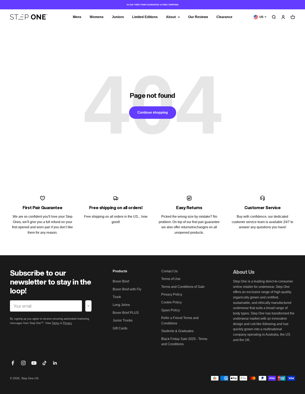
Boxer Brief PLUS (126, 312)
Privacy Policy (171, 294)
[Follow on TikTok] (44, 363)
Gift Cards (120, 328)
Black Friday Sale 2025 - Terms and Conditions (184, 341)
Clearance (224, 17)
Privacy (67, 323)
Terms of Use (171, 279)
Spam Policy (170, 310)
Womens (97, 17)
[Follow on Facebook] (13, 363)
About (171, 17)
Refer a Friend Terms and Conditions (180, 320)
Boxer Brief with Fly (127, 289)
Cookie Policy (171, 302)
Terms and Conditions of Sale (183, 286)
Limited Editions (145, 17)
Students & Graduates (177, 331)
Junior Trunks (123, 320)
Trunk (117, 297)
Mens (77, 17)
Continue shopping (152, 112)
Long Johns (121, 305)
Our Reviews (198, 17)
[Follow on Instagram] (23, 363)
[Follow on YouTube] (34, 363)
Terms (55, 323)
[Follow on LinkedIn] (55, 363)
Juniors (118, 17)
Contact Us (169, 271)
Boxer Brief (121, 281)
